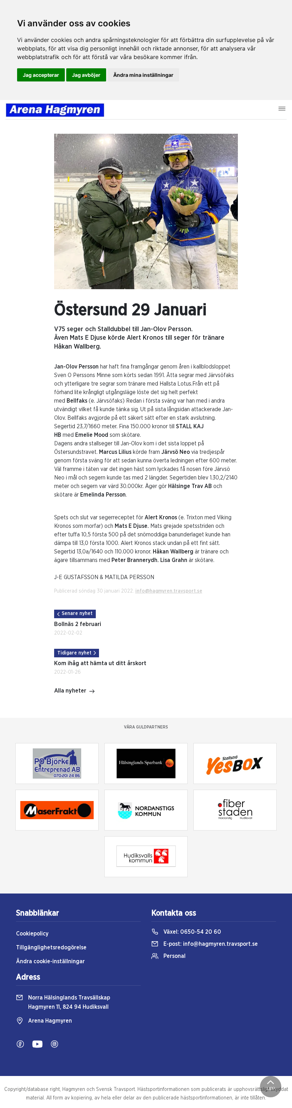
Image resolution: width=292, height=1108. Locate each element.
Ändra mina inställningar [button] (143, 75)
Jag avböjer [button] (86, 75)
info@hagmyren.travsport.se (168, 591)
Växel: (191, 932)
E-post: (210, 944)
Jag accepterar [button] (41, 75)
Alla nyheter (70, 691)
